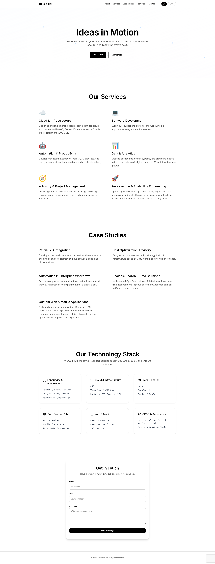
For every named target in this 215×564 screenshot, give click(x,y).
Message (73, 506)
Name (71, 481)
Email (71, 494)
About (107, 4)
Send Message (107, 531)
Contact (152, 4)
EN (164, 4)
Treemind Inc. (46, 3)
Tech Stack (141, 4)
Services (116, 4)
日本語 (172, 4)
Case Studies (128, 4)
